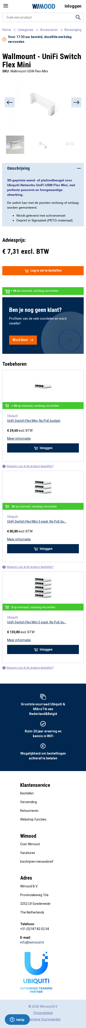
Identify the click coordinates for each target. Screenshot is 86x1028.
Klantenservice (35, 785)
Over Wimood (30, 844)
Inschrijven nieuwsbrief (36, 861)
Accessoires (49, 30)
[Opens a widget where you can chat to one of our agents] (17, 1020)
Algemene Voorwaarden (43, 1019)
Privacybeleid (43, 1013)
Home (6, 30)
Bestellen (27, 793)
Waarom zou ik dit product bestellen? (30, 466)
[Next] (76, 102)
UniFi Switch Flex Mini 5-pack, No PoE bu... (36, 622)
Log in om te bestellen (46, 270)
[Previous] (10, 102)
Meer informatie (19, 438)
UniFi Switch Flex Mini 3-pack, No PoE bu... (36, 521)
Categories (25, 30)
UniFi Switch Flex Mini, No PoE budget (33, 421)
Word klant (20, 340)
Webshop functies (33, 819)
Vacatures (27, 853)
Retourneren (29, 811)
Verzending (28, 802)
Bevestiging (72, 30)
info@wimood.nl (32, 942)
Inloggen (46, 448)
